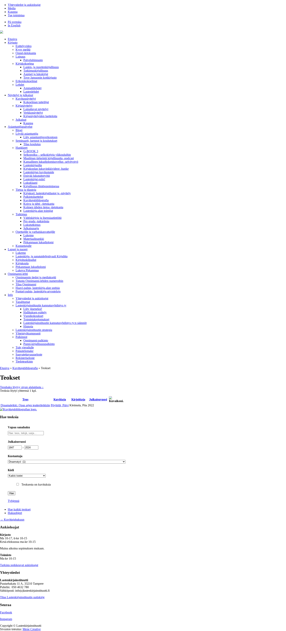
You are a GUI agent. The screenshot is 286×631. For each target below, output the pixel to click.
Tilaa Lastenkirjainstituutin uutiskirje (22, 597)
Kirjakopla (22, 263)
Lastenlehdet (31, 91)
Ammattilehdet (32, 88)
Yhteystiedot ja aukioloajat (24, 4)
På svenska (14, 22)
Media (12, 8)
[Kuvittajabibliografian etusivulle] (18, 409)
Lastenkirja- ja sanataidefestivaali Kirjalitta (42, 256)
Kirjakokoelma (25, 63)
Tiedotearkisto (24, 361)
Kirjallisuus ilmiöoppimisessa (41, 186)
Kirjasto (13, 42)
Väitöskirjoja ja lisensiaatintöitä (42, 217)
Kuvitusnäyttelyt (26, 98)
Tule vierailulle (25, 347)
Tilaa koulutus (32, 144)
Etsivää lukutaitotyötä (36, 175)
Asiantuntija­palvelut (20, 126)
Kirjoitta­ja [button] (78, 399)
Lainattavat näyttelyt (35, 109)
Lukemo (28, 235)
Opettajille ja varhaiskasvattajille (35, 231)
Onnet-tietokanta (26, 53)
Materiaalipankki (33, 238)
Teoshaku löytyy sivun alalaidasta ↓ (22, 387)
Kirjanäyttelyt (24, 105)
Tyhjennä (13, 501)
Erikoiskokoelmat (26, 81)
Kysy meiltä (23, 49)
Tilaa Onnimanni (26, 284)
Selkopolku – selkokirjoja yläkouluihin (47, 154)
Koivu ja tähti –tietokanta (38, 203)
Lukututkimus (31, 224)
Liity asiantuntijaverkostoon (40, 137)
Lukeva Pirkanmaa (27, 270)
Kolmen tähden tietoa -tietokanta (43, 207)
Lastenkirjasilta (32, 165)
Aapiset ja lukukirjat (35, 74)
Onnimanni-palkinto (35, 340)
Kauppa (13, 11)
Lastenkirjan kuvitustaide (38, 172)
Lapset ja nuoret (17, 249)
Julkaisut (21, 119)
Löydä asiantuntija (27, 133)
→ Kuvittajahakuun (12, 519)
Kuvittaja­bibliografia (36, 200)
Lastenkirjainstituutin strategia (34, 330)
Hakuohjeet (15, 513)
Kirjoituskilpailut (26, 259)
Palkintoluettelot (33, 196)
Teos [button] (25, 399)
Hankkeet (21, 147)
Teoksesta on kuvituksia (36, 484)
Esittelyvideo (24, 46)
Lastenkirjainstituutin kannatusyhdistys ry (41, 305)
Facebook (6, 612)
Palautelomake (24, 351)
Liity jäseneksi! (32, 309)
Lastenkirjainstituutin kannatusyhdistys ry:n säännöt (55, 323)
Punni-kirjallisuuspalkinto (39, 344)
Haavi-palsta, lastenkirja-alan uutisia (38, 288)
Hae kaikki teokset (19, 509)
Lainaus (20, 56)
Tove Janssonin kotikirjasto (40, 77)
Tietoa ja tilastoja (26, 189)
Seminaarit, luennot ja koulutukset (36, 140)
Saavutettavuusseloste (29, 354)
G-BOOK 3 (30, 151)
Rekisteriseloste (25, 358)
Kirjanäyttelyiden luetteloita (40, 116)
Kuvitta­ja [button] (60, 399)
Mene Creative (32, 629)
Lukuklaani (30, 182)
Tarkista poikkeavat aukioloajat (19, 565)
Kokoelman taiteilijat (36, 102)
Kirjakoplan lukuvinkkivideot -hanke (46, 168)
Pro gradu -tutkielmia (36, 221)
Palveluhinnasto (33, 60)
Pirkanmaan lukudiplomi (38, 242)
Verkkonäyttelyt (33, 112)
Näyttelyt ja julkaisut (20, 95)
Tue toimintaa (16, 15)
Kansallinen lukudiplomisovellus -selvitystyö (50, 161)
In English (14, 25)
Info (10, 295)
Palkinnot (21, 337)
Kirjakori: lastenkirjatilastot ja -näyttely (47, 193)
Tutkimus (21, 214)
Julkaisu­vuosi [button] (98, 399)
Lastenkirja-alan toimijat (38, 210)
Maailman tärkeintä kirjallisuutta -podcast (48, 158)
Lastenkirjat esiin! (34, 179)
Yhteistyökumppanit (28, 333)
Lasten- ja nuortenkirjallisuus (41, 67)
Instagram (6, 619)
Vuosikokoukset (33, 316)
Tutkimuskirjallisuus (35, 70)
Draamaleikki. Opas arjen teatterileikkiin (25, 405)
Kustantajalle (24, 245)
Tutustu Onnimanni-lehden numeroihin (39, 280)
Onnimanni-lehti (18, 273)
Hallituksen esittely (35, 312)
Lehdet (20, 84)
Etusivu (12, 39)
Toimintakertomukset (36, 319)
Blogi (19, 130)
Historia (28, 326)
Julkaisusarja (31, 228)
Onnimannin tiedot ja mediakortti (36, 277)
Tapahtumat (23, 302)
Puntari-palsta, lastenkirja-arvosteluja (38, 291)
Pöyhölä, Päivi (60, 405)
